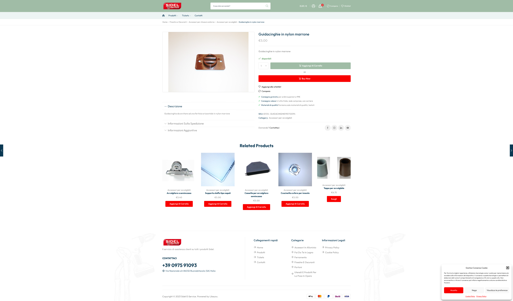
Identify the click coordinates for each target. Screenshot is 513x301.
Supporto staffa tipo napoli (218, 193)
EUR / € (303, 6)
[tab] (208, 106)
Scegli (346, 164)
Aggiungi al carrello (312, 65)
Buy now (306, 78)
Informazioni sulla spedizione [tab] (186, 123)
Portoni (298, 267)
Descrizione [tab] (175, 106)
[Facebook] (328, 128)
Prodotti (172, 15)
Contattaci (274, 127)
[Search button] (267, 6)
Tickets (185, 15)
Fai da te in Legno (303, 252)
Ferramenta (300, 257)
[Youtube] (348, 128)
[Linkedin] (341, 128)
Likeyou (213, 296)
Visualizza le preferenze (497, 290)
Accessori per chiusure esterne (202, 22)
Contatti (199, 15)
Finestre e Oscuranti (178, 22)
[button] (507, 267)
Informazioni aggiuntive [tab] (182, 130)
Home (165, 22)
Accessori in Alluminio (305, 247)
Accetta (453, 290)
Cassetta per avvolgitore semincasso (256, 195)
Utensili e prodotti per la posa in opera (305, 274)
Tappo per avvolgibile (334, 188)
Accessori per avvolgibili (227, 22)
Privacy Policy (481, 296)
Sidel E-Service (188, 296)
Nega (474, 290)
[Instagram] (334, 128)
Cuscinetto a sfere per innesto (295, 193)
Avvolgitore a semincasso (179, 193)
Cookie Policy (470, 296)
